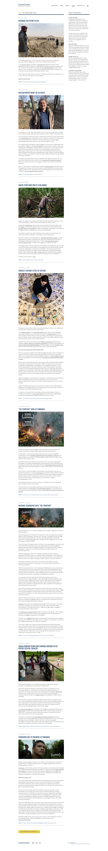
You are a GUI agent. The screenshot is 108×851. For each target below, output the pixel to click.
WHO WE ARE (73, 44)
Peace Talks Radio (38, 332)
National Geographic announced (54, 465)
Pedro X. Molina (28, 343)
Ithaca (24, 174)
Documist (39, 472)
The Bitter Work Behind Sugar (49, 238)
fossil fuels (27, 82)
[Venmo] (40, 843)
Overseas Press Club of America (27, 228)
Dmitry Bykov (25, 138)
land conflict (46, 495)
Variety (33, 599)
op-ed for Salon (26, 64)
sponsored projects (49, 823)
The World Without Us (48, 67)
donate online (76, 78)
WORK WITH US (73, 56)
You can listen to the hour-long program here (30, 349)
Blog (73, 5)
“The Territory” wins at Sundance (31, 409)
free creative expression (36, 398)
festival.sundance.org (24, 820)
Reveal (22, 227)
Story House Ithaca (38, 393)
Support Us (81, 5)
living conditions (30, 726)
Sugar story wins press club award (32, 185)
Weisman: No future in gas (28, 20)
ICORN (50, 398)
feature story (21, 710)
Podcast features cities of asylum (32, 270)
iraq (23, 82)
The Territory (25, 495)
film (55, 823)
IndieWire (21, 604)
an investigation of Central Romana (42, 717)
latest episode (26, 332)
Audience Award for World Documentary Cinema (44, 455)
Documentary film (49, 635)
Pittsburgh (45, 398)
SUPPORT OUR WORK (75, 70)
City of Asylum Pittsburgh (40, 343)
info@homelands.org (74, 67)
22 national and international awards (78, 29)
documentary (34, 823)
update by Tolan (39, 695)
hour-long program (27, 709)
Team (61, 5)
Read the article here (24, 79)
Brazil (56, 495)
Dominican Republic (40, 726)
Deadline (29, 618)
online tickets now (26, 777)
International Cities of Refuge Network (29, 345)
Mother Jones (33, 260)
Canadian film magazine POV (29, 612)
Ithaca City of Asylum (46, 341)
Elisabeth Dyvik (59, 345)
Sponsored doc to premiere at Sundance (34, 737)
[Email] (36, 843)
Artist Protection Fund (57, 356)
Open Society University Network (52, 160)
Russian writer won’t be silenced (31, 92)
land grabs (40, 823)
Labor (51, 726)
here (34, 256)
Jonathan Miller (49, 166)
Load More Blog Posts (28, 831)
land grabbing (34, 635)
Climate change (35, 82)
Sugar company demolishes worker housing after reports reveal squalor (38, 647)
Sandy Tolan (28, 225)
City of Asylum (25, 398)
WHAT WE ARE (73, 17)
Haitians (48, 726)
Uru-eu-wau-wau (33, 495)
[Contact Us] (33, 843)
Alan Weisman (41, 64)
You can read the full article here (34, 171)
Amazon (52, 495)
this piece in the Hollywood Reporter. (40, 488)
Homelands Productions (75, 19)
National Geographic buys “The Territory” (34, 505)
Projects (55, 5)
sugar (27, 260)
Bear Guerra (78, 49)
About (67, 5)
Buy (19, 777)
